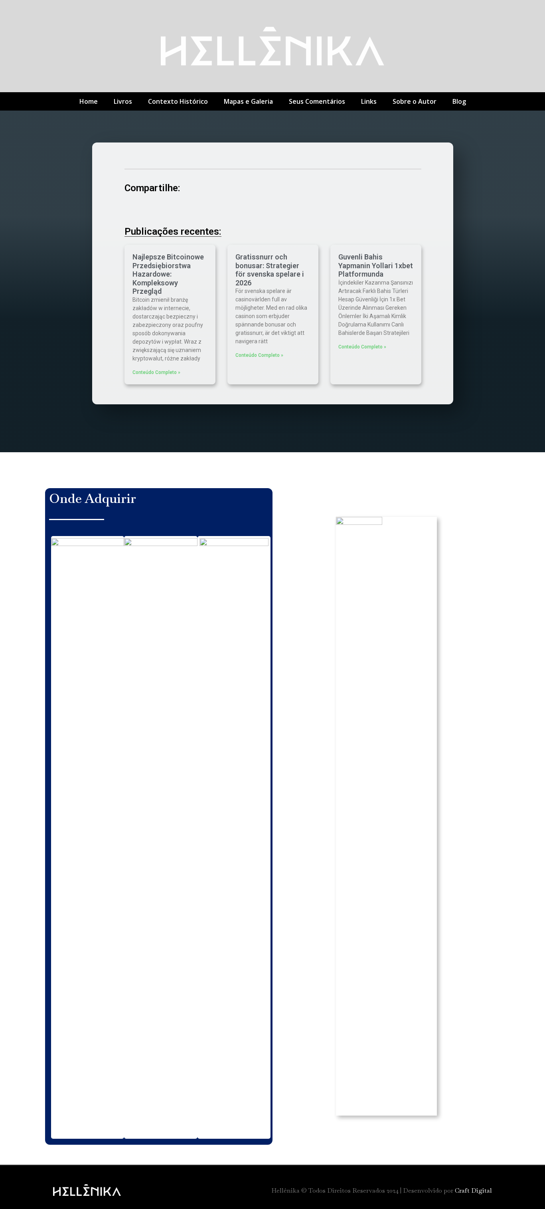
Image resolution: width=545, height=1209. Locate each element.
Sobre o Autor (414, 101)
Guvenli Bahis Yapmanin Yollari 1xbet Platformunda (375, 265)
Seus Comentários (317, 101)
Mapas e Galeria (248, 101)
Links (369, 101)
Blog (459, 101)
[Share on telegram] (199, 210)
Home (88, 101)
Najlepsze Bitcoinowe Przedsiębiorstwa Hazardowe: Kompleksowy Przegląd (168, 274)
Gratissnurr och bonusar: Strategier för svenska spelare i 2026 (269, 270)
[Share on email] (243, 210)
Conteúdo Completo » (156, 372)
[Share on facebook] (133, 210)
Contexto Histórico (178, 101)
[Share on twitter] (155, 210)
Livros (123, 101)
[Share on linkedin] (177, 210)
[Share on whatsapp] (221, 210)
